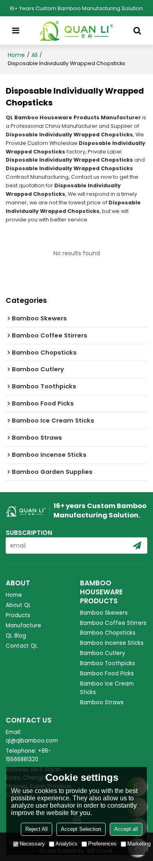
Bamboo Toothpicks (107, 663)
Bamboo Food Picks (107, 673)
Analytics (66, 844)
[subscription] (137, 545)
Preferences (102, 844)
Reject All (36, 829)
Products (18, 615)
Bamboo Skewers (104, 613)
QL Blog (16, 636)
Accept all (126, 829)
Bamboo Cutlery (102, 653)
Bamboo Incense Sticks (112, 643)
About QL (18, 605)
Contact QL (22, 646)
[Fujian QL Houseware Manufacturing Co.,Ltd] (76, 30)
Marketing (139, 844)
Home (16, 55)
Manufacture (23, 625)
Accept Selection (81, 829)
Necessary (32, 844)
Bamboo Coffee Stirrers (113, 623)
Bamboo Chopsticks (107, 633)
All (34, 55)
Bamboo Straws (102, 702)
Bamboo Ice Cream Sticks (107, 688)
